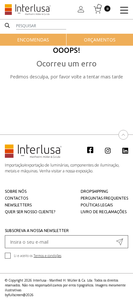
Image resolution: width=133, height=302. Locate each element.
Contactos (16, 198)
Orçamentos (100, 40)
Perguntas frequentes (104, 198)
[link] (93, 150)
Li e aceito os (37, 255)
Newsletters (18, 205)
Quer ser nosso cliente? (30, 212)
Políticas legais (97, 205)
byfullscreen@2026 (19, 295)
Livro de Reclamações (104, 212)
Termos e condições (47, 255)
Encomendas (33, 40)
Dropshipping (94, 191)
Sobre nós (15, 191)
